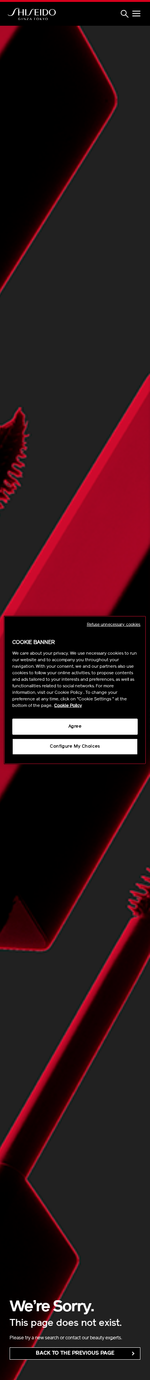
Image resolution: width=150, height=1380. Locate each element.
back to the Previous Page (75, 1353)
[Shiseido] (32, 14)
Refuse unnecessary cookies (114, 625)
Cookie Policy (68, 705)
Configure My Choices (75, 746)
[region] (75, 690)
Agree (75, 726)
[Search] (124, 14)
